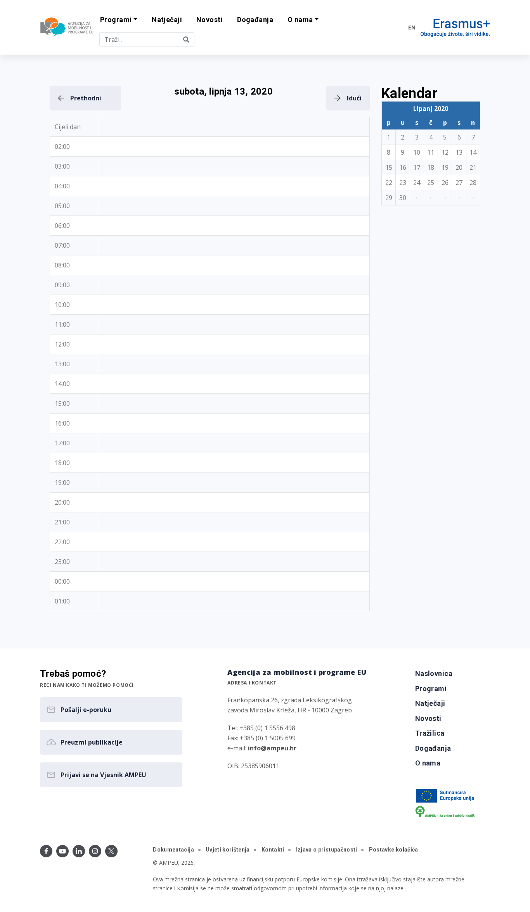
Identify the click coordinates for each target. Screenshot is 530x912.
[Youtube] (62, 851)
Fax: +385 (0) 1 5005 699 (261, 738)
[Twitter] (111, 851)
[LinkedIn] (79, 851)
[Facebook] (46, 851)
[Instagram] (95, 851)
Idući (354, 98)
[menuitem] (167, 20)
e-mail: (261, 748)
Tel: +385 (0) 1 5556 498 (261, 728)
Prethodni (85, 98)
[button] (119, 20)
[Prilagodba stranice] (386, 27)
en (412, 27)
